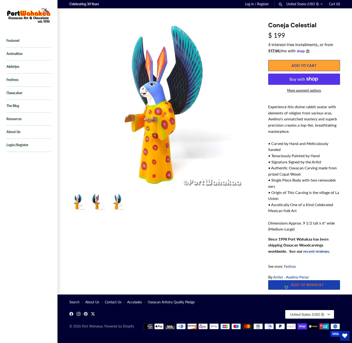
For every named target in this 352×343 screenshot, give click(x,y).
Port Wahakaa (92, 326)
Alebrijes (12, 67)
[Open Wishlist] (345, 336)
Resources (14, 119)
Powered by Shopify (119, 326)
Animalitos (14, 54)
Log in (249, 4)
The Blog (12, 106)
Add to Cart (304, 66)
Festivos (12, 80)
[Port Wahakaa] (28, 14)
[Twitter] (93, 314)
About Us (13, 132)
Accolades (134, 302)
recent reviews (316, 251)
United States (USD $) (302, 4)
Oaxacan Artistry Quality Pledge (171, 302)
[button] (246, 31)
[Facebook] (71, 314)
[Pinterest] (86, 314)
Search (74, 302)
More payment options (304, 90)
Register (263, 4)
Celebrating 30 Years (84, 4)
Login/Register (17, 145)
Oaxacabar (14, 93)
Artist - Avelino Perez (291, 277)
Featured (12, 41)
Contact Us (113, 302)
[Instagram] (78, 314)
